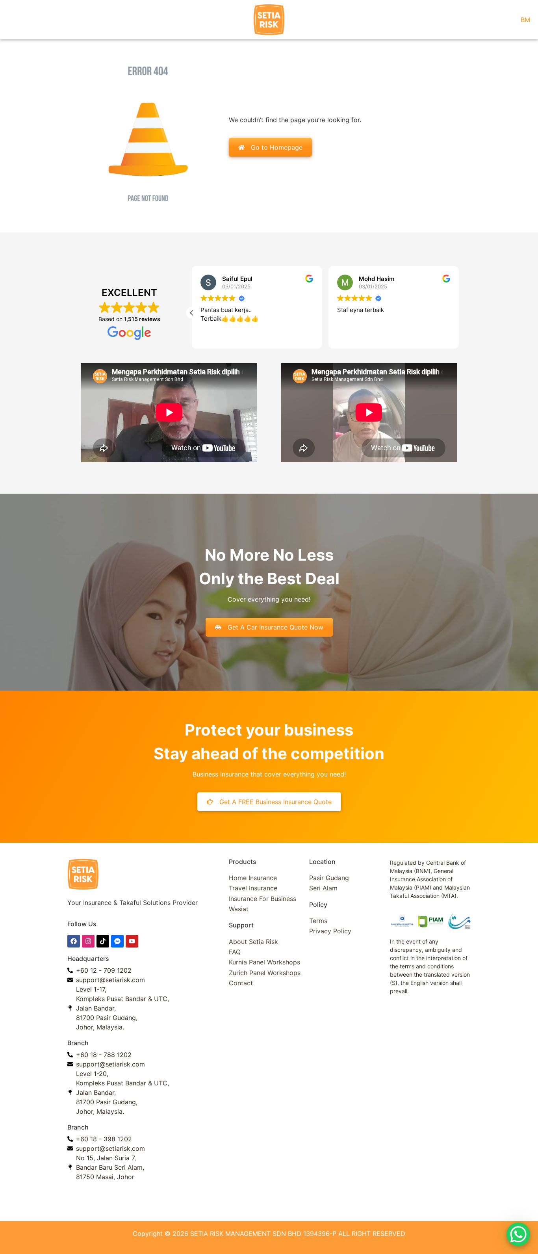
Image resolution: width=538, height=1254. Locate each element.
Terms (318, 921)
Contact (241, 983)
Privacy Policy (330, 931)
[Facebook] (73, 941)
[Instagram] (88, 941)
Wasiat (239, 909)
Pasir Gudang (329, 878)
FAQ (235, 952)
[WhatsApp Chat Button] (518, 1234)
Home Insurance (253, 878)
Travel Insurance (253, 888)
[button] (192, 313)
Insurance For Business (262, 899)
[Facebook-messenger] (117, 941)
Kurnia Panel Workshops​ (264, 962)
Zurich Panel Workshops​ (265, 973)
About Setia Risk (253, 942)
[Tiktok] (102, 941)
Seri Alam (323, 888)
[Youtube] (132, 941)
